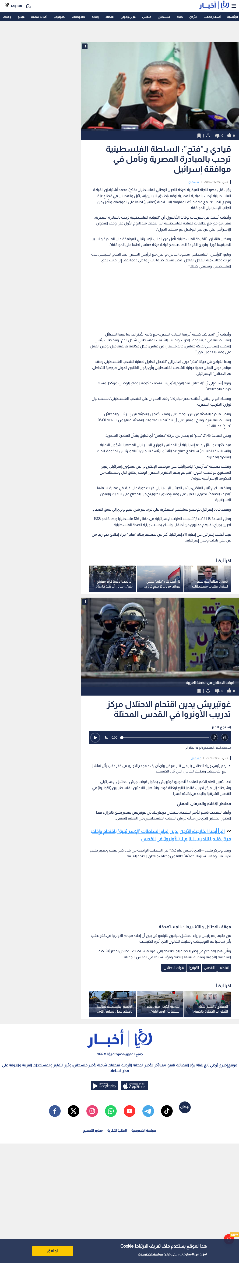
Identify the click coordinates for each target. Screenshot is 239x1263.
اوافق (52, 1251)
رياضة (95, 16)
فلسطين (164, 16)
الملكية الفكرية (117, 1130)
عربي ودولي (128, 16)
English (16, 5)
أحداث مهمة (39, 16)
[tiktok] (167, 1111)
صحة (179, 16)
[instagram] (92, 1111)
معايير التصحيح (93, 1130)
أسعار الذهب (212, 16)
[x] (73, 1111)
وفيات (7, 16)
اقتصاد (109, 16)
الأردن (193, 16)
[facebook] (55, 1111)
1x (106, 737)
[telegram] (148, 1111)
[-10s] (214, 737)
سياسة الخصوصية (150, 1254)
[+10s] (225, 737)
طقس (146, 16)
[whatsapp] (111, 1111)
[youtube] (129, 1111)
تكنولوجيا (59, 16)
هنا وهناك (78, 16)
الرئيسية (232, 16)
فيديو (21, 16)
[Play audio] (95, 737)
